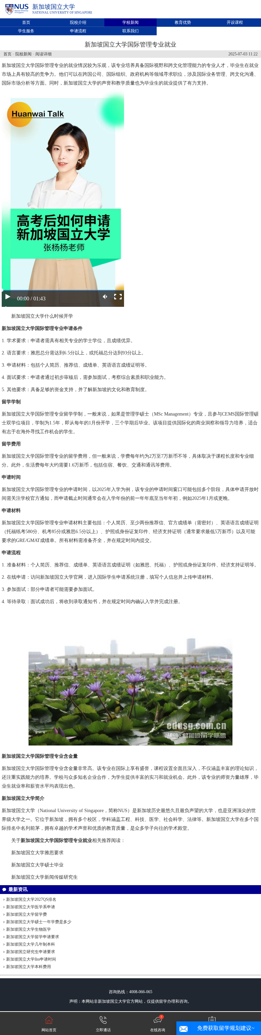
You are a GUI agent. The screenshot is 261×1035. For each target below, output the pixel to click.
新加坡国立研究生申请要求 (30, 951)
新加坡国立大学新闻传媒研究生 (44, 877)
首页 (26, 22)
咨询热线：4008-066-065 (130, 991)
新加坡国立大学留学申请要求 (32, 936)
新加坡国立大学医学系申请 (30, 907)
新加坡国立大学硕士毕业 (37, 864)
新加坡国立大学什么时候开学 (42, 316)
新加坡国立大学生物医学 (28, 929)
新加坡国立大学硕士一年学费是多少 (38, 921)
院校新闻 (23, 54)
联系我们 (130, 31)
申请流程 (78, 31)
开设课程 (235, 22)
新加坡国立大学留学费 (26, 914)
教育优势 (183, 22)
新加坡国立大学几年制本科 (30, 944)
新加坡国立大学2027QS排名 (31, 899)
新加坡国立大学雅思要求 (37, 852)
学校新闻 (130, 22)
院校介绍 (78, 22)
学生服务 (26, 31)
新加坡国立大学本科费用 (28, 966)
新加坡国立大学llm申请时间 (31, 959)
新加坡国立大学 (53, 6)
